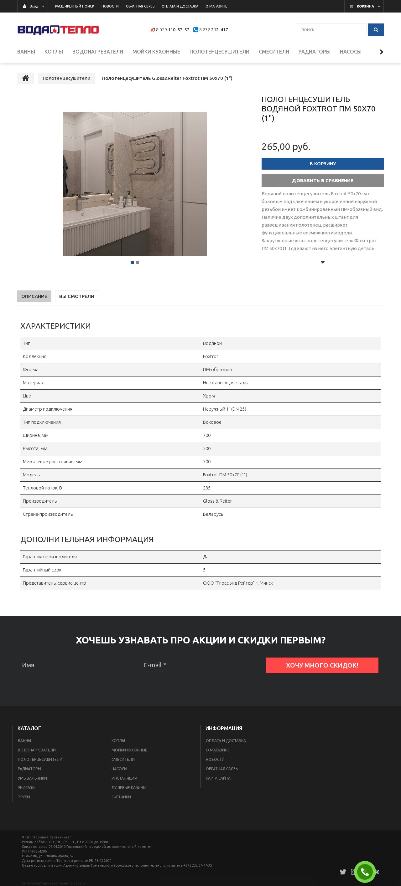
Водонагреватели (37, 750)
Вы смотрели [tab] (76, 296)
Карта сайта (218, 778)
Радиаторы (29, 769)
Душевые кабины (129, 788)
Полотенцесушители (40, 759)
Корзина (365, 6)
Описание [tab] (34, 296)
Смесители (123, 759)
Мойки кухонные (129, 750)
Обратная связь (222, 769)
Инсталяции (124, 778)
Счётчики (121, 797)
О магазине (218, 750)
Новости (215, 759)
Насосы (119, 769)
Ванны (24, 741)
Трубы (24, 797)
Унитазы (26, 788)
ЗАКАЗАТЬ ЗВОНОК (367, 871)
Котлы (118, 741)
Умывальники (32, 778)
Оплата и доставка (226, 741)
